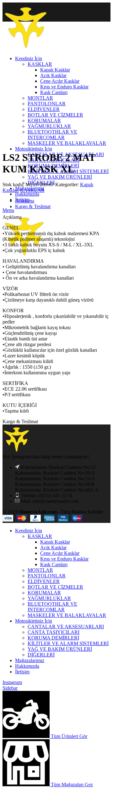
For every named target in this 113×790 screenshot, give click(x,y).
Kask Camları (53, 564)
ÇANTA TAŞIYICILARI (53, 632)
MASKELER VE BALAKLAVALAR (67, 615)
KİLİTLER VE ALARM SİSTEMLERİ (68, 643)
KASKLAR (32, 190)
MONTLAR (40, 570)
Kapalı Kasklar (55, 542)
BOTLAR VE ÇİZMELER (55, 587)
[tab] (62, 201)
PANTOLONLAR (47, 575)
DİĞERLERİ (41, 654)
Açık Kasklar (53, 547)
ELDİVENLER (44, 581)
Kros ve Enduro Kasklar (64, 558)
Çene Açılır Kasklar (59, 553)
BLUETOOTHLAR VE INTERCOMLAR (52, 606)
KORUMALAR (44, 592)
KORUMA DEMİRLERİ (53, 637)
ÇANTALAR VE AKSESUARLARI (66, 626)
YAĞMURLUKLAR (49, 598)
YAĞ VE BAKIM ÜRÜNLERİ (60, 177)
